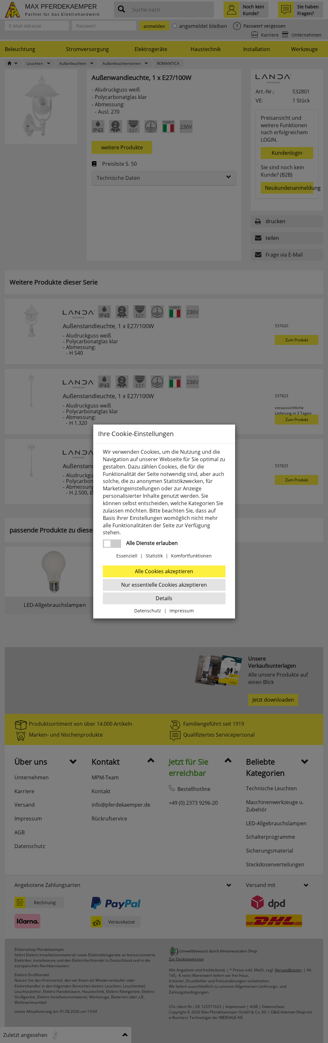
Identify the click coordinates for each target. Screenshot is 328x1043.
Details (164, 598)
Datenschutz (147, 611)
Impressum (181, 611)
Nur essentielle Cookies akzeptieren (164, 584)
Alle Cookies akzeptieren (164, 571)
